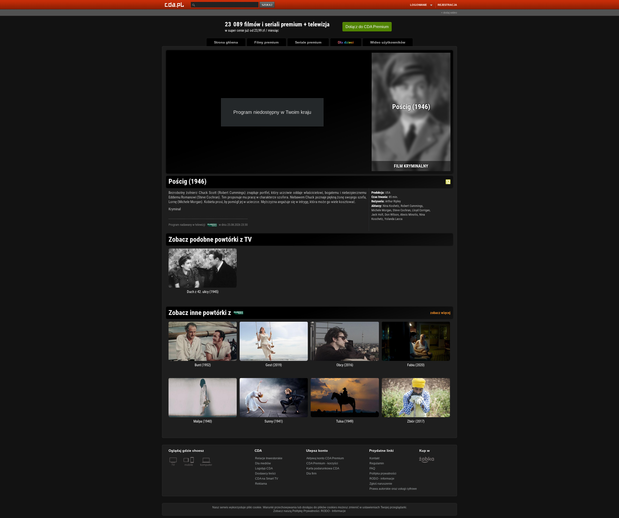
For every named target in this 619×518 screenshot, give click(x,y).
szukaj (267, 5)
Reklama (261, 483)
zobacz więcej (440, 313)
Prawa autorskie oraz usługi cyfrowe (393, 488)
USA (387, 192)
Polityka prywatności (382, 473)
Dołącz (367, 27)
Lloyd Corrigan (421, 210)
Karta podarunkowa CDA (322, 468)
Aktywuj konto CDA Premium (325, 458)
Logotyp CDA (264, 468)
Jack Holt (377, 214)
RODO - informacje (381, 478)
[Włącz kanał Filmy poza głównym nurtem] (212, 224)
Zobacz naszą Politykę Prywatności (296, 511)
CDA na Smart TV (266, 478)
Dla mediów (263, 463)
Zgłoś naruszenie (380, 483)
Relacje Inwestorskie (268, 458)
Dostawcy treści (265, 473)
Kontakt (374, 458)
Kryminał (175, 209)
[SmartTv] (193, 467)
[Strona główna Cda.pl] (175, 4)
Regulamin (376, 463)
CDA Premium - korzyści (322, 463)
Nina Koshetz (391, 206)
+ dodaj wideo (449, 12)
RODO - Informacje (333, 511)
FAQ (372, 468)
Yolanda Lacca (393, 219)
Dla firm (311, 473)
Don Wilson (392, 214)
